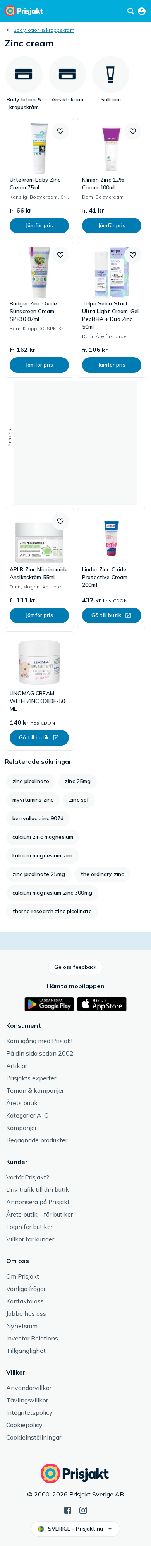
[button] (60, 131)
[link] (39, 178)
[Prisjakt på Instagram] (83, 1509)
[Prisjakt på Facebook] (67, 1509)
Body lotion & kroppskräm (44, 30)
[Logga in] (141, 11)
